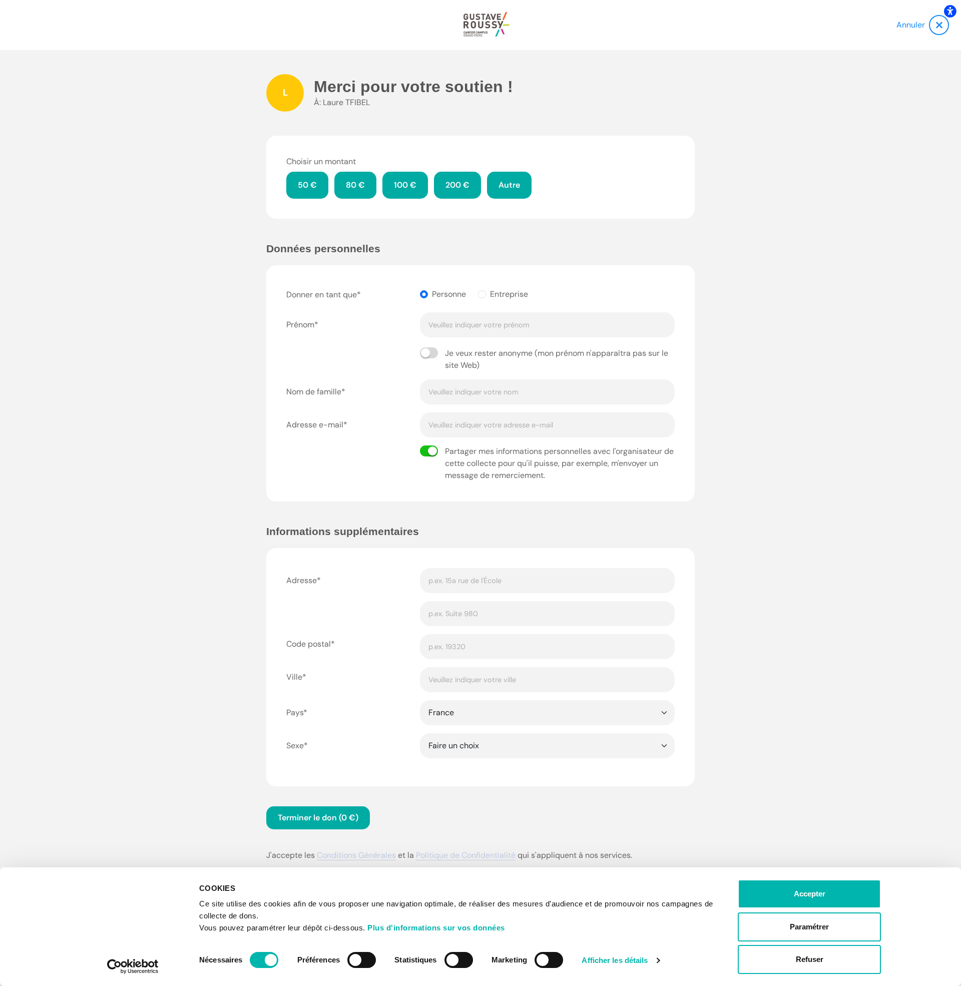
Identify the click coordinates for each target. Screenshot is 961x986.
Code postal (308, 644)
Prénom (300, 324)
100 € (405, 185)
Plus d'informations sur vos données (436, 927)
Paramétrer (809, 926)
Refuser (809, 959)
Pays (294, 712)
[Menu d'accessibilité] (950, 11)
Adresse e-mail (314, 424)
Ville (294, 677)
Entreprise (509, 294)
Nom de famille (313, 391)
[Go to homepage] (486, 25)
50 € (307, 185)
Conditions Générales (356, 855)
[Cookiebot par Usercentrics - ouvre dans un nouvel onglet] (133, 966)
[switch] (361, 960)
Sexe (295, 745)
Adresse (301, 580)
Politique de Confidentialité (466, 855)
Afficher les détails (615, 960)
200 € (457, 185)
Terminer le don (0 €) (318, 817)
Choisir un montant (321, 161)
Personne (449, 294)
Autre (509, 185)
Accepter (809, 893)
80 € (355, 185)
